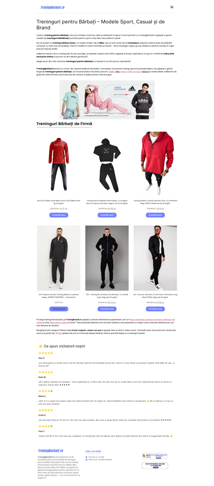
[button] (172, 7)
